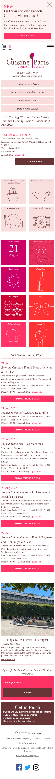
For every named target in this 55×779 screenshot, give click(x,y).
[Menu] (50, 46)
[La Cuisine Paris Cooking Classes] (27, 61)
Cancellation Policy (22, 739)
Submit (27, 693)
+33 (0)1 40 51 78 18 (27, 73)
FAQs (7, 739)
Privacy (47, 739)
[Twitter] (27, 767)
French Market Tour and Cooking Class (25, 119)
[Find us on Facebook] (19, 767)
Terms (37, 739)
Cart (4, 49)
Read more (8, 659)
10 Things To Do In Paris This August (24, 640)
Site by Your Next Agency (27, 756)
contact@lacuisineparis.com (27, 76)
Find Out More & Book (27, 399)
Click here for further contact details (19, 721)
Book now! (27, 36)
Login (10, 49)
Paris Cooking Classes (15, 117)
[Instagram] (36, 767)
